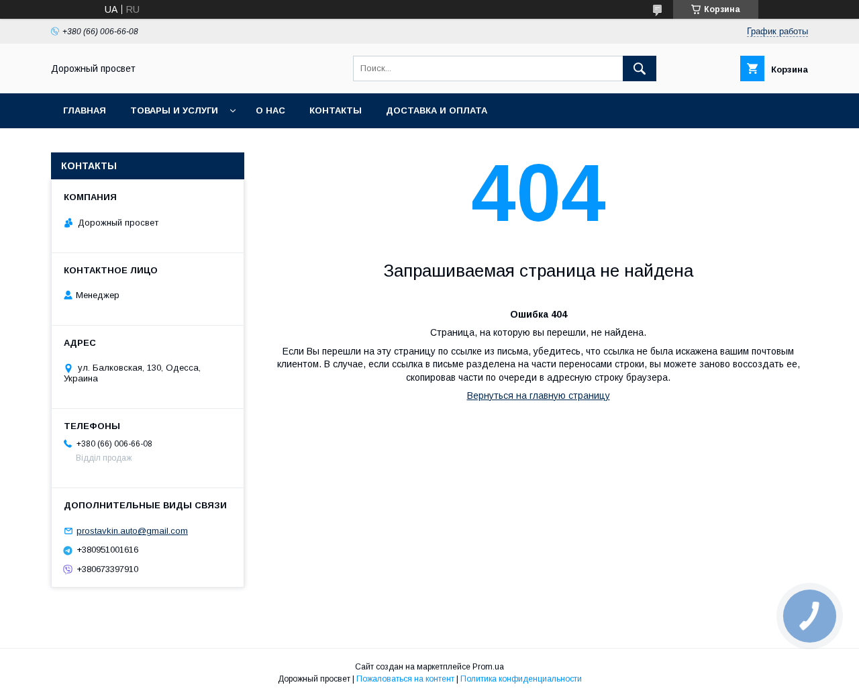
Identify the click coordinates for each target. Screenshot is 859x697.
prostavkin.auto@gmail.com (132, 531)
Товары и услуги (174, 110)
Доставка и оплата (436, 110)
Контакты (335, 110)
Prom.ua (488, 666)
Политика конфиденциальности (521, 679)
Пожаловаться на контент (405, 679)
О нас (270, 110)
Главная (84, 110)
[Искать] (639, 68)
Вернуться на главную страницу (538, 395)
